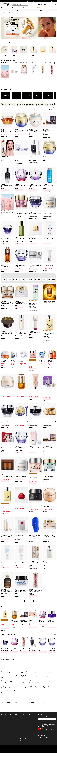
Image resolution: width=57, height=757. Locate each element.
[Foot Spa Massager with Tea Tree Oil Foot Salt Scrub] (43, 354)
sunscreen (52, 687)
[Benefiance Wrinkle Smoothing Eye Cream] (7, 381)
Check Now (51, 731)
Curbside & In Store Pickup (24, 716)
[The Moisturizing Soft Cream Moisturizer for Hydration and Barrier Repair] (21, 465)
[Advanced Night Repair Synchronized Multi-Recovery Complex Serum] (7, 580)
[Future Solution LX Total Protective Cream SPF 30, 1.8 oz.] (35, 120)
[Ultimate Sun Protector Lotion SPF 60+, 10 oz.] (35, 525)
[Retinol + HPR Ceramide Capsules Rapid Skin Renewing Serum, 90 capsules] (52, 70)
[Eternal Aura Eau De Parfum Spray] (24, 70)
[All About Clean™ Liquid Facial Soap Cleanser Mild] (35, 292)
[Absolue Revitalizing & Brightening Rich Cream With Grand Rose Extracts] (49, 410)
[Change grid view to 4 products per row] (49, 109)
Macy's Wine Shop (23, 726)
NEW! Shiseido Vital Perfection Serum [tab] (23, 62)
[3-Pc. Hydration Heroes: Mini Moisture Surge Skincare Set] (33, 614)
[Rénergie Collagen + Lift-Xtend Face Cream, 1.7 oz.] (43, 614)
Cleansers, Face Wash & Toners (42, 104)
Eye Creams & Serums (30, 104)
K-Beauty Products (4, 699)
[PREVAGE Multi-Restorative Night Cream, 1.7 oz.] (35, 255)
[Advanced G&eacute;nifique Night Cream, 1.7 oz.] (7, 410)
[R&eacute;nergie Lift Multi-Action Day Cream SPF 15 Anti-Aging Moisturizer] (7, 228)
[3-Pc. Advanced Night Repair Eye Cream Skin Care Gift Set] (49, 437)
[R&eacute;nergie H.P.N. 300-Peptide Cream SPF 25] (21, 437)
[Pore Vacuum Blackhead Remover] (14, 354)
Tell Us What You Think (23, 738)
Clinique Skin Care (32, 699)
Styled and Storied (32, 735)
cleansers (15, 666)
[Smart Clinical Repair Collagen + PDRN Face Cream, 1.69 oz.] (52, 614)
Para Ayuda (3, 722)
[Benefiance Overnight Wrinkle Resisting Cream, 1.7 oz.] (49, 495)
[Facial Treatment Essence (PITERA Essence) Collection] (21, 322)
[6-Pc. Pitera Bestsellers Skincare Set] (7, 437)
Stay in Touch (22, 730)
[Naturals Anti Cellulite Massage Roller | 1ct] (24, 354)
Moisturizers (4, 104)
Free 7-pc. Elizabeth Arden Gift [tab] (7, 62)
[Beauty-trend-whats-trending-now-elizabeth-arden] (5, 71)
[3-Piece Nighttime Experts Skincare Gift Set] (49, 120)
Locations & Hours (22, 718)
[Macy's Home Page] (5, 4)
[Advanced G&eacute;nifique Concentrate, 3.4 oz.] (7, 175)
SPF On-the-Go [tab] (52, 62)
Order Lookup (3, 720)
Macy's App (21, 720)
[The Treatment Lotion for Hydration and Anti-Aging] (21, 228)
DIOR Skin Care (46, 699)
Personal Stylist (22, 728)
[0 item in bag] (55, 4)
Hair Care (16, 704)
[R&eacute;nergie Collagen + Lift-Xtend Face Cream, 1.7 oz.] (21, 175)
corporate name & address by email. (46, 750)
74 (34, 600)
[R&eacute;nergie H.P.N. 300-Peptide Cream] (21, 255)
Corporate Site (31, 720)
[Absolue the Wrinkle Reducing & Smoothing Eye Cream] (35, 228)
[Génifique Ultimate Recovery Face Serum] (33, 642)
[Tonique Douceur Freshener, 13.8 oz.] (49, 175)
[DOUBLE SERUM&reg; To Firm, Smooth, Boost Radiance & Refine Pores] (7, 255)
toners (14, 675)
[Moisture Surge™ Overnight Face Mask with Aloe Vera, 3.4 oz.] (35, 381)
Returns (2, 724)
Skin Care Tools (52, 104)
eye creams (18, 682)
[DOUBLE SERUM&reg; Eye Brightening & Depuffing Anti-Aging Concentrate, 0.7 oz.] (21, 381)
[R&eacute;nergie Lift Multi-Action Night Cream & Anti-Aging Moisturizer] (35, 201)
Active (36, 10)
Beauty (4, 12)
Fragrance (17, 702)
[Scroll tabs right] (54, 63)
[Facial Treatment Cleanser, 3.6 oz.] (49, 255)
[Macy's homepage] (1, 12)
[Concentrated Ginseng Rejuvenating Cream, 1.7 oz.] (7, 120)
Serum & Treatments (11, 104)
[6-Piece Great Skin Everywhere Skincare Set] (49, 381)
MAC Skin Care (32, 702)
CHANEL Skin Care (18, 699)
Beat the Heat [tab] (35, 62)
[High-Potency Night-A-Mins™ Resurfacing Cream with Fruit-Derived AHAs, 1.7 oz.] (7, 465)
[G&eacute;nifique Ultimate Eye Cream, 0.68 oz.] (35, 410)
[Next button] (54, 104)
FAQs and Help (3, 716)
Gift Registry (22, 740)
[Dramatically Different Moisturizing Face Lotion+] (7, 495)
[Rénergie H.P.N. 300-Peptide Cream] (52, 642)
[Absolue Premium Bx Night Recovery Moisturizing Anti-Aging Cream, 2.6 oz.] (49, 525)
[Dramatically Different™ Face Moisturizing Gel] (49, 322)
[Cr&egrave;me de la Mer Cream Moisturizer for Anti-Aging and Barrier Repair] (49, 201)
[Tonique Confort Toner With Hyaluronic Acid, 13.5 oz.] (35, 437)
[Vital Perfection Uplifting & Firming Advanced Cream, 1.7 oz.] (21, 120)
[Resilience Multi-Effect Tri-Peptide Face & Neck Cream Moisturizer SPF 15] (21, 201)
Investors (30, 722)
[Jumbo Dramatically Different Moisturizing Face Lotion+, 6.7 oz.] (5, 614)
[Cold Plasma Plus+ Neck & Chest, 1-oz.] (35, 495)
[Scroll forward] (54, 279)
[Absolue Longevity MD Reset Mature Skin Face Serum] (7, 525)
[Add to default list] (17, 66)
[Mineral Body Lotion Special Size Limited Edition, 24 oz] (49, 552)
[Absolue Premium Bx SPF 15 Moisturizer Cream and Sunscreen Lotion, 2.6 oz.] (21, 292)
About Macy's (31, 716)
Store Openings (22, 734)
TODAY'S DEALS (4, 1)
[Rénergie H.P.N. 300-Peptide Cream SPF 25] (43, 642)
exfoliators (42, 671)
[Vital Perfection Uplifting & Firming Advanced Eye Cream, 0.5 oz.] (21, 410)
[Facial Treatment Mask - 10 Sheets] (21, 525)
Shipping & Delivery (4, 726)
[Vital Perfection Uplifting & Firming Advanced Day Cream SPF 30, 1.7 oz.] (49, 147)
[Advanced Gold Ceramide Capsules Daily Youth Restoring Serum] (43, 70)
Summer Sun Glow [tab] (43, 62)
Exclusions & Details (45, 731)
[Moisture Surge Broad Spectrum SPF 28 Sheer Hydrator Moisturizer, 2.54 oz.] (33, 354)
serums (32, 680)
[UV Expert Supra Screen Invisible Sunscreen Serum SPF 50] (49, 228)
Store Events (22, 732)
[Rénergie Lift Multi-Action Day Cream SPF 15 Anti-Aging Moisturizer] (5, 642)
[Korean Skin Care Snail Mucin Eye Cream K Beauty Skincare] (5, 354)
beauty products (20, 690)
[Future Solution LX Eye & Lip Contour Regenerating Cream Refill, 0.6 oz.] (7, 322)
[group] (28, 28)
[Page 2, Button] (36, 601)
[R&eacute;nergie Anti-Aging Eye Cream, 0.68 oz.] (35, 175)
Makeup (44, 702)
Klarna (2, 718)
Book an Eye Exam (23, 736)
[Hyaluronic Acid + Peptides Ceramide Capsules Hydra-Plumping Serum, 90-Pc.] (35, 552)
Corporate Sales (31, 718)
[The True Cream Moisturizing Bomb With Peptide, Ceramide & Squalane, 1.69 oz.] (21, 580)
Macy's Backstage (22, 722)
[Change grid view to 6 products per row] (51, 109)
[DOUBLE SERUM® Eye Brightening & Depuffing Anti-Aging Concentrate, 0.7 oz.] (14, 614)
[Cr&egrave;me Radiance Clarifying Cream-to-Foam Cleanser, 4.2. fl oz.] (7, 552)
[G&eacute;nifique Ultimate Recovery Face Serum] (35, 147)
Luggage (40, 10)
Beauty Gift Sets (4, 704)
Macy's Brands (22, 724)
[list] (28, 28)
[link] (14, 76)
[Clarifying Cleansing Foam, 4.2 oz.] (35, 322)
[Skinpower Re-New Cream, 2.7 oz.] (21, 495)
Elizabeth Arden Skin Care (6, 702)
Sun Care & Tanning (21, 104)
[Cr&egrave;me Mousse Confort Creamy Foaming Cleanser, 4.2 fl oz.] (21, 552)
